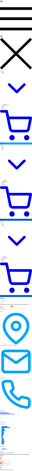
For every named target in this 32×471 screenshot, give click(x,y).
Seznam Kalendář (5, 181)
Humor (3, 434)
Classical (3, 428)
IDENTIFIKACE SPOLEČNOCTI (5, 413)
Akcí (2, 71)
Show (2, 440)
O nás (2, 183)
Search (12, 306)
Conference (3, 430)
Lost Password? (2, 463)
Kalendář (4, 104)
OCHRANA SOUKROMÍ (4, 412)
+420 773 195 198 (2, 410)
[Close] (0, 458)
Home (2, 70)
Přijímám (1, 456)
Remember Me (3, 461)
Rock (2, 438)
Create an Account (8, 463)
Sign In (3, 219)
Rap (2, 437)
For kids (3, 433)
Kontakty (3, 107)
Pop (2, 436)
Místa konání (4, 182)
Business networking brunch (6, 427)
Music (2, 435)
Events (3, 431)
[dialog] (16, 468)
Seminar (3, 439)
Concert (3, 429)
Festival (3, 432)
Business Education (4, 426)
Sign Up (3, 220)
